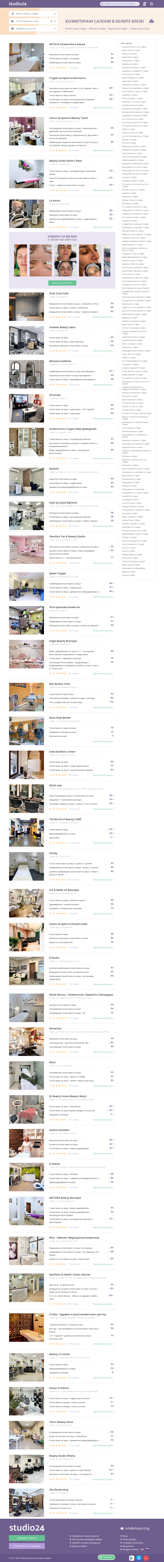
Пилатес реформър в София (134, 541)
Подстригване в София (132, 153)
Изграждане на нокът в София (135, 170)
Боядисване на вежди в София (135, 224)
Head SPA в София (130, 496)
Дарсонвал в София (130, 324)
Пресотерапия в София (132, 399)
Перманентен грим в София (134, 150)
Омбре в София (129, 357)
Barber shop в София (75, 28)
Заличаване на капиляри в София (136, 472)
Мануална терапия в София (134, 440)
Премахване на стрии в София (135, 493)
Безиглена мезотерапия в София (136, 297)
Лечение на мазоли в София (134, 392)
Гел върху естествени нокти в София (135, 185)
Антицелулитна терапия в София (136, 300)
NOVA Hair (55, 785)
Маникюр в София (130, 64)
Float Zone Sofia (59, 293)
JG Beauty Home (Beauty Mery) (67, 1096)
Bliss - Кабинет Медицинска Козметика (74, 1238)
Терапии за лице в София (133, 180)
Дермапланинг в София (132, 554)
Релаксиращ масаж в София (134, 281)
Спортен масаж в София (132, 132)
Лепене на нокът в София (133, 189)
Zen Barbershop (58, 1489)
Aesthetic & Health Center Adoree (69, 1274)
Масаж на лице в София (132, 200)
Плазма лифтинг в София (133, 506)
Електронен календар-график (87, 1539)
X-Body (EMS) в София (131, 410)
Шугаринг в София (130, 465)
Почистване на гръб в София (135, 371)
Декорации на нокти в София (134, 167)
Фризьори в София (117, 28)
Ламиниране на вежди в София (135, 227)
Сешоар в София (129, 177)
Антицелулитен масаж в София (135, 112)
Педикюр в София (129, 95)
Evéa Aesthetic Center (62, 752)
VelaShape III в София (131, 527)
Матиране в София (130, 203)
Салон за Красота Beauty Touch (68, 118)
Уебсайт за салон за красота (86, 1542)
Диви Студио (57, 573)
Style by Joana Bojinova (63, 502)
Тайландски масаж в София (134, 84)
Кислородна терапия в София (135, 267)
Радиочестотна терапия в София (136, 307)
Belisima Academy (60, 361)
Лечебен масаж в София (132, 105)
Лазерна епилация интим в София (137, 241)
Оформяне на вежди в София (135, 108)
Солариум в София (130, 499)
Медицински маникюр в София (135, 163)
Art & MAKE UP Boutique (64, 890)
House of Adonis (59, 1388)
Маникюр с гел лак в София (134, 102)
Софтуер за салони (27, 1546)
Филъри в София (129, 486)
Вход (125, 1536)
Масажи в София (97, 28)
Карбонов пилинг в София (133, 337)
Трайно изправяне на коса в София (134, 332)
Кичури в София (129, 193)
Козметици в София (140, 28)
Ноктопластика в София (132, 119)
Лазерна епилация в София (134, 67)
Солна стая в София (131, 520)
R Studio (54, 958)
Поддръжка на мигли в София (135, 214)
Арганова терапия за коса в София (134, 460)
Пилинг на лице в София (132, 260)
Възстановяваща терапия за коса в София (134, 249)
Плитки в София (129, 143)
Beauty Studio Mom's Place (65, 161)
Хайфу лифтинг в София (132, 374)
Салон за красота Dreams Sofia (68, 924)
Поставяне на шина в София (134, 378)
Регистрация (129, 1539)
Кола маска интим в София (134, 217)
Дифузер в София (129, 317)
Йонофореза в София (131, 479)
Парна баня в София (131, 565)
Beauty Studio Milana (62, 1456)
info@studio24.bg (137, 1528)
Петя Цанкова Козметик (64, 607)
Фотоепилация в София (132, 98)
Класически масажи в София (134, 157)
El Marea (54, 1164)
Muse (52, 1062)
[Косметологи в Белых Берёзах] (147, 1549)
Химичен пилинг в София (133, 264)
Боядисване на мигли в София (135, 277)
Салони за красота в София (134, 47)
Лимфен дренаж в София (133, 160)
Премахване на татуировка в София (134, 435)
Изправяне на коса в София (134, 284)
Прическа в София (130, 196)
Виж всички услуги (102, 67)
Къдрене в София (129, 220)
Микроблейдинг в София (133, 77)
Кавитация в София (130, 304)
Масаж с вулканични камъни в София (135, 418)
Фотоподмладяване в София (134, 361)
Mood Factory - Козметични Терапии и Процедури (81, 995)
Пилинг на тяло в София (132, 406)
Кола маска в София (131, 74)
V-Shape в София (129, 537)
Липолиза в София (130, 558)
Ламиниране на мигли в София (135, 210)
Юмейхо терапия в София (133, 523)
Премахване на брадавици (133, 568)
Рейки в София (128, 129)
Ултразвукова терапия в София (136, 510)
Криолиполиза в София (132, 447)
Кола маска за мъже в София (135, 122)
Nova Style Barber (60, 718)
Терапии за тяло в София (133, 253)
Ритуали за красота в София (134, 530)
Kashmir (54, 469)
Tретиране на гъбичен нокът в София (135, 382)
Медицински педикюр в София (135, 71)
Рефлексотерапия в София (134, 321)
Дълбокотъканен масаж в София (136, 310)
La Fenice (54, 200)
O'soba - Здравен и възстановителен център (77, 1314)
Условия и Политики (133, 1542)
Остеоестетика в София (132, 403)
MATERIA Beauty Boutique (65, 1198)
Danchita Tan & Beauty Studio (67, 536)
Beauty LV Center (59, 1354)
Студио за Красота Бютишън (67, 78)
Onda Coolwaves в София (133, 544)
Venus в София (128, 551)
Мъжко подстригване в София (135, 88)
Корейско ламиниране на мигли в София (136, 451)
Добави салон (27, 1538)
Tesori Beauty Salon (61, 1422)
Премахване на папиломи (133, 489)
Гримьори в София (130, 81)
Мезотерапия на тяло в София (135, 468)
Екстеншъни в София (131, 274)
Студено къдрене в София (133, 368)
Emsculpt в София (129, 513)
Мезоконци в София (131, 475)
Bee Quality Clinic (59, 684)
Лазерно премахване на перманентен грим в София (134, 388)
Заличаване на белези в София (135, 444)
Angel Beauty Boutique (63, 641)
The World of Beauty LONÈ (65, 819)
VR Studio (55, 395)
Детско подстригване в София (135, 136)
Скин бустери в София (131, 503)
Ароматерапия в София (132, 340)
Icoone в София (129, 547)
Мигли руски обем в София (134, 146)
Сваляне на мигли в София (133, 238)
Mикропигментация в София (134, 314)
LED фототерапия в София (134, 328)
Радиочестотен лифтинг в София (136, 234)
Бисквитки (128, 1546)
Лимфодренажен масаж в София (136, 350)
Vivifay (53, 853)
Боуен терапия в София (132, 516)
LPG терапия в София (131, 428)
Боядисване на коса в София (134, 174)
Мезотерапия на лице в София (135, 288)
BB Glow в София (129, 456)
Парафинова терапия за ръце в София (136, 292)
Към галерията (62, 283)
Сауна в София (128, 575)
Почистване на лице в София (134, 91)
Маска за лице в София (132, 344)
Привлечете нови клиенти (85, 1536)
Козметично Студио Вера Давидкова (72, 429)
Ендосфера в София (130, 482)
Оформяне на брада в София (134, 115)
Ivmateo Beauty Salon (62, 327)
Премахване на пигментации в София (135, 423)
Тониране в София (130, 364)
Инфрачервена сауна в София (135, 534)
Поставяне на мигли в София (134, 126)
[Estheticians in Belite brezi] (142, 1549)
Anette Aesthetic (59, 1130)
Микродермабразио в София (134, 257)
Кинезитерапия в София (132, 431)
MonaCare (55, 1028)
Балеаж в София (129, 139)
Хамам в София (128, 571)
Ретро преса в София (131, 354)
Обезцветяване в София (133, 231)
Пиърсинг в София (130, 347)
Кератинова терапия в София (135, 271)
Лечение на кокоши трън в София (137, 413)
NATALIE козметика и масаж (67, 44)
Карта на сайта (79, 1546)
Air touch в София (129, 396)
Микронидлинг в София (132, 244)
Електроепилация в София (133, 561)
